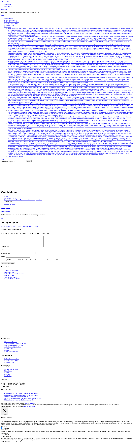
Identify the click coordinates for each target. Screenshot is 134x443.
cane (13, 204)
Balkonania (4, 9)
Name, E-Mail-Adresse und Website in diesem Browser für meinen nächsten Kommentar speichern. (31, 260)
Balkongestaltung (70, 40)
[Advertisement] (67, 176)
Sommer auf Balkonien (70, 32)
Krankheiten (70, 145)
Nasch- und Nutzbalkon (70, 119)
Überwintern (70, 132)
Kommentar (5, 246)
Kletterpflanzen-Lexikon (11, 23)
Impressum (7, 4)
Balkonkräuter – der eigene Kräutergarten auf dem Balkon (21, 395)
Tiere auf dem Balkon (70, 64)
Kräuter (70, 113)
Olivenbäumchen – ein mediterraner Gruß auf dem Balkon (21, 393)
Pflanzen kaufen (70, 56)
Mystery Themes (30, 403)
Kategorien (7, 27)
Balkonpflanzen (8, 18)
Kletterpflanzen (70, 106)
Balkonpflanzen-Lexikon (11, 22)
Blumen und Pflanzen (70, 80)
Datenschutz (7, 6)
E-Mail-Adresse (6, 253)
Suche (2, 159)
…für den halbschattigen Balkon (70, 93)
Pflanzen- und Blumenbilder (16, 156)
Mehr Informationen (29, 406)
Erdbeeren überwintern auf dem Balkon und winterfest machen (22, 398)
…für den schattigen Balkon (70, 100)
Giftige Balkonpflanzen (11, 20)
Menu (2, 15)
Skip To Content (5, 1)
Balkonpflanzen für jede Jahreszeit (69, 48)
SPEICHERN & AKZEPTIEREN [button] (11, 441)
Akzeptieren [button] (19, 406)
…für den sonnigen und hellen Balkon (70, 86)
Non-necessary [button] (5, 434)
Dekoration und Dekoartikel (70, 73)
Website (3, 256)
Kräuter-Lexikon (9, 25)
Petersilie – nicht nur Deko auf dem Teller (16, 396)
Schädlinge (70, 152)
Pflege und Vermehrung (70, 126)
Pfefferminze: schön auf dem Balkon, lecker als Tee (19, 400)
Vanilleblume (5, 208)
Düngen (70, 139)
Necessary (6, 428)
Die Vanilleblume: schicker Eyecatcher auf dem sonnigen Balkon (19, 226)
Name (3, 250)
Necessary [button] (4, 426)
